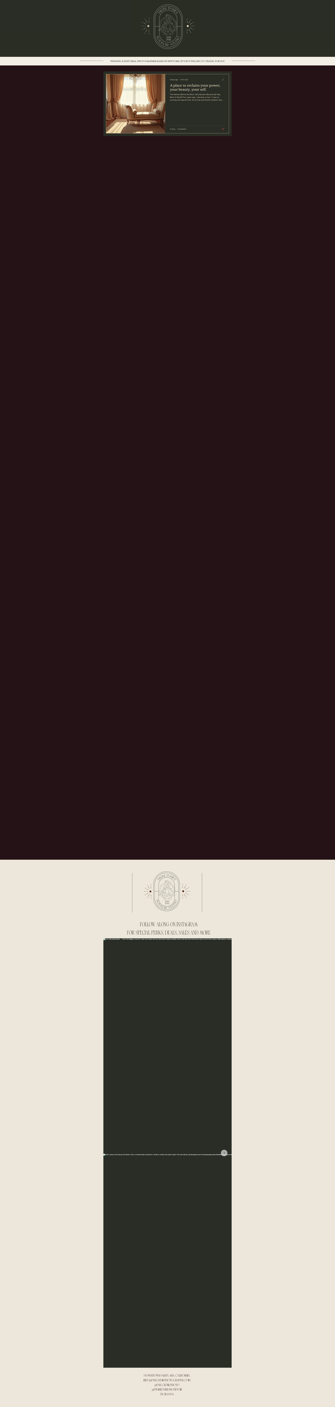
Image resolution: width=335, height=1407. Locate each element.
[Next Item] (224, 1153)
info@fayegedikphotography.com (167, 1380)
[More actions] (223, 79)
